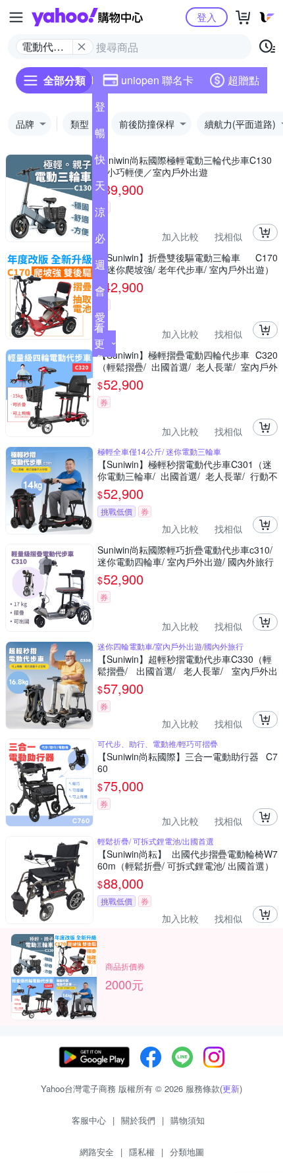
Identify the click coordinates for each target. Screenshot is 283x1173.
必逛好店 (100, 240)
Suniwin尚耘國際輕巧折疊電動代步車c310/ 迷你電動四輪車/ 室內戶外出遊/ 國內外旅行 (185, 555)
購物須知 (187, 1120)
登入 (207, 17)
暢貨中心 (100, 135)
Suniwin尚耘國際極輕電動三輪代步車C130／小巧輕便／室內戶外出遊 (184, 166)
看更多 (99, 343)
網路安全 (97, 1151)
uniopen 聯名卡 (157, 80)
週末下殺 (100, 267)
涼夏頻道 (100, 214)
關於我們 (138, 1120)
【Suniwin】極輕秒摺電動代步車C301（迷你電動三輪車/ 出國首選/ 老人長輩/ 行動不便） (187, 470)
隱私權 (142, 1151)
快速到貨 (100, 161)
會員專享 (100, 293)
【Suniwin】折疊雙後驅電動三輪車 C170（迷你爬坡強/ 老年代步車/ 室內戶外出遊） (187, 263)
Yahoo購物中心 (87, 17)
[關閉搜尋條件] (82, 47)
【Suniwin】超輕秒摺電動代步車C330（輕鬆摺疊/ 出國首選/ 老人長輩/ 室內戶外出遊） (187, 665)
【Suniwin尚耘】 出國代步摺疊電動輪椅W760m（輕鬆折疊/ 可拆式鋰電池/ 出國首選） (187, 860)
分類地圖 (187, 1151)
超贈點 (243, 80)
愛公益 (100, 319)
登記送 (100, 109)
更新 (231, 1088)
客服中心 (89, 1120)
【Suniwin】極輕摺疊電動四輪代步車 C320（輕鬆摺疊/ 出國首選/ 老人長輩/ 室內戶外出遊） (187, 361)
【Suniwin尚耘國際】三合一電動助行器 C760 (187, 762)
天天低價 (100, 188)
